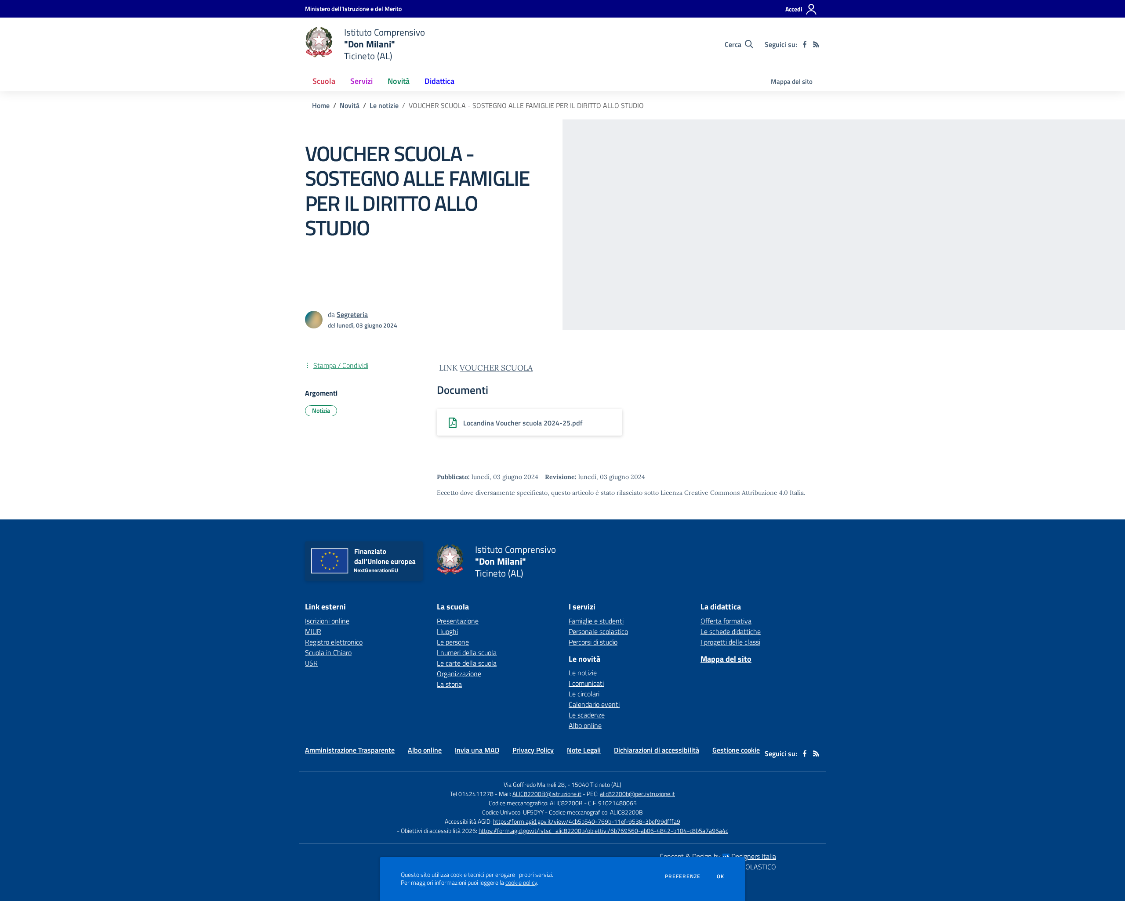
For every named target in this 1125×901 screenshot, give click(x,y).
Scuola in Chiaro (328, 652)
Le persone (453, 642)
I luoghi (447, 631)
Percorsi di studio (593, 642)
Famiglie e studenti (596, 621)
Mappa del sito (792, 81)
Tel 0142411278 (472, 793)
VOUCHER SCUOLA (496, 368)
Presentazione (458, 621)
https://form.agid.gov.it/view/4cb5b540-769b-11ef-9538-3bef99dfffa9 (586, 821)
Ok (721, 876)
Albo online (585, 725)
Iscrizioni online (327, 621)
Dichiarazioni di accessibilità (656, 750)
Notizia (321, 410)
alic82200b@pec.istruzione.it (637, 793)
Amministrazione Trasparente (350, 750)
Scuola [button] (323, 81)
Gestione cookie (736, 750)
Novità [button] (399, 81)
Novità (349, 105)
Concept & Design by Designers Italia (718, 856)
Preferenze (682, 876)
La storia (449, 684)
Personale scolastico (598, 631)
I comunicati (586, 683)
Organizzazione (459, 673)
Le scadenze (587, 715)
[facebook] (805, 44)
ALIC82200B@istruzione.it (546, 793)
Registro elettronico (334, 642)
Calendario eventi (594, 704)
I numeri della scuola (467, 652)
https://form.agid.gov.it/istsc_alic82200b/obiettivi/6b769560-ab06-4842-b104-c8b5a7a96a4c (603, 830)
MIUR (313, 631)
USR (311, 663)
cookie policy (521, 882)
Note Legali (584, 750)
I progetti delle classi (730, 642)
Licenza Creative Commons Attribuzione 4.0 (724, 493)
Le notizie (384, 105)
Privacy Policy (533, 750)
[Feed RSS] (816, 44)
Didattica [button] (439, 81)
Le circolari (584, 693)
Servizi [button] (361, 81)
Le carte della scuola (467, 663)
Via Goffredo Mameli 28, (535, 784)
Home (321, 105)
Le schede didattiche (730, 631)
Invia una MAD (477, 750)
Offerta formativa (725, 621)
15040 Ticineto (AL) (596, 784)
